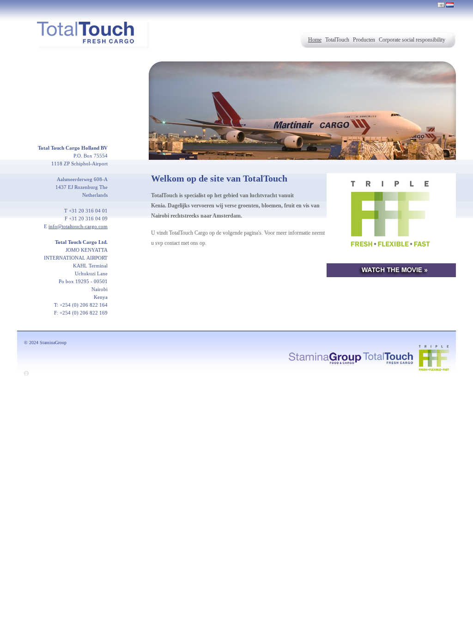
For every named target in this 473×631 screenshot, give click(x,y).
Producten (364, 39)
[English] (441, 4)
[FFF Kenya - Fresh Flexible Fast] (431, 357)
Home (314, 39)
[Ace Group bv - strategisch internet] (26, 373)
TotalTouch (337, 39)
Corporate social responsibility (412, 39)
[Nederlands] (450, 4)
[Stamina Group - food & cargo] (325, 357)
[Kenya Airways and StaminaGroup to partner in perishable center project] (391, 226)
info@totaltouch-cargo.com (78, 226)
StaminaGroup (53, 342)
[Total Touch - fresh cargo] (388, 357)
